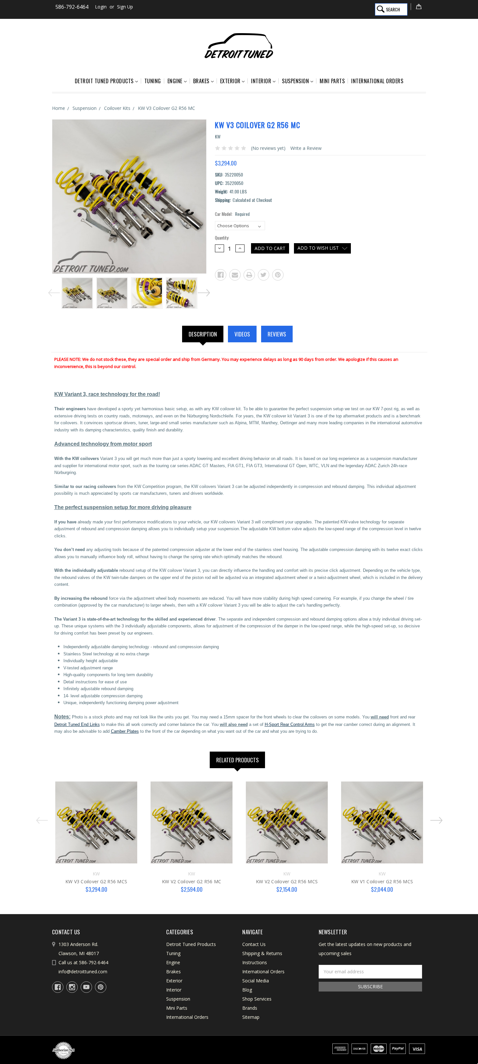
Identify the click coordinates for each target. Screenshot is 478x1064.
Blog (247, 990)
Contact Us (254, 944)
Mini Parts (332, 81)
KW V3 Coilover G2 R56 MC (166, 108)
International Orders (377, 81)
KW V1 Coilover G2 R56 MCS (382, 881)
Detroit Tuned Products (104, 81)
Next (205, 291)
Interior (261, 81)
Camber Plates (125, 731)
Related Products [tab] (237, 760)
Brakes (201, 81)
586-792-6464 (71, 7)
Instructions (254, 962)
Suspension (295, 81)
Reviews (277, 334)
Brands (249, 1008)
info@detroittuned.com (83, 971)
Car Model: (232, 214)
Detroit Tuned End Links (77, 724)
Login (101, 7)
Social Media (255, 981)
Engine (174, 81)
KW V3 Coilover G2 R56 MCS (96, 881)
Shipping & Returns (262, 953)
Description (203, 334)
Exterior (230, 81)
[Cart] (418, 6)
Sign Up (125, 7)
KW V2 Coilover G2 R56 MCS (287, 881)
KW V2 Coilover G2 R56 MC (191, 881)
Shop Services (257, 999)
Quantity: (222, 238)
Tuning (152, 81)
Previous (53, 291)
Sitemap (250, 1017)
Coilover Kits (117, 108)
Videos (242, 334)
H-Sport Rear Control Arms (290, 724)
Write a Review (306, 148)
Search (393, 9)
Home (58, 108)
